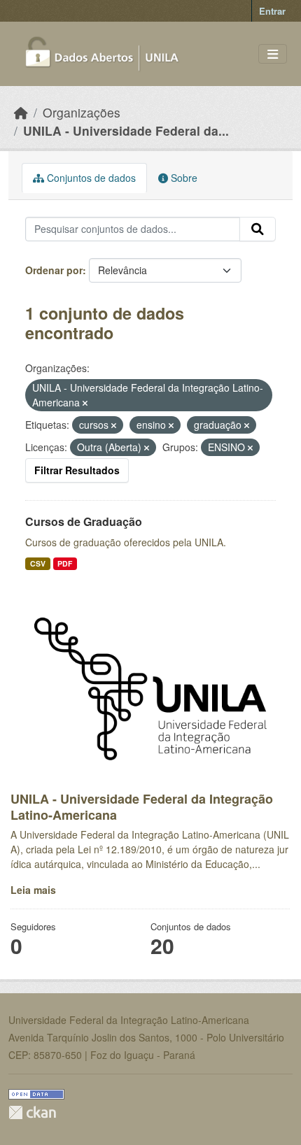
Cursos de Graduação (83, 521)
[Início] (21, 112)
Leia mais (33, 890)
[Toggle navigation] (272, 54)
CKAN (32, 1112)
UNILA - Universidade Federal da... (126, 130)
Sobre (182, 178)
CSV (38, 563)
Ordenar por (54, 270)
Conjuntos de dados (90, 178)
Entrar (272, 10)
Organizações (81, 112)
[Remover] (85, 402)
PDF (64, 563)
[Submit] (257, 229)
